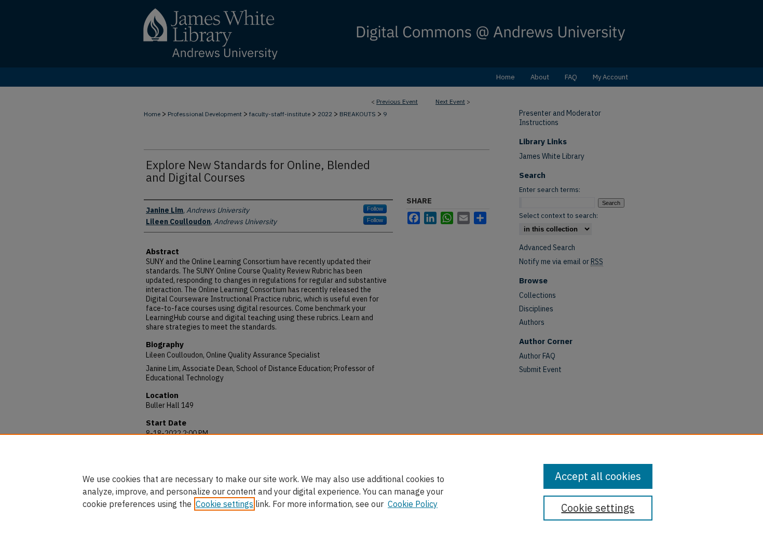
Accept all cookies (598, 476)
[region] (381, 491)
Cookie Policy (413, 504)
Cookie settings (224, 504)
